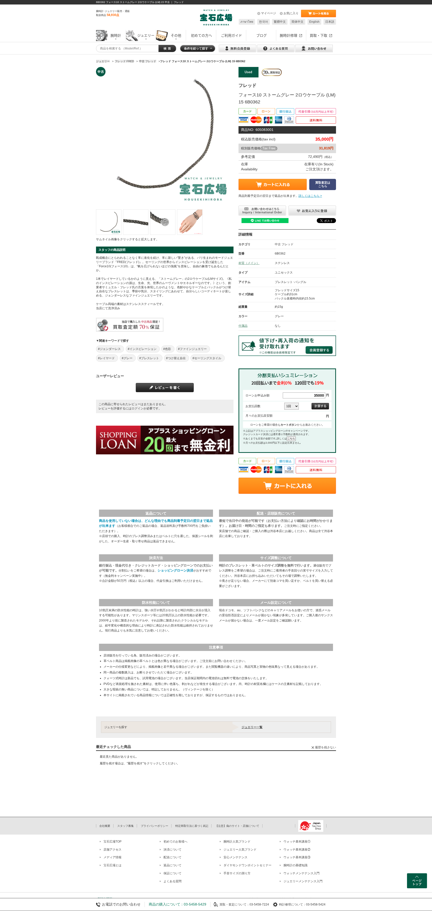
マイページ (268, 13)
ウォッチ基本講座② (297, 849)
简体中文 (298, 21)
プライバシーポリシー (154, 825)
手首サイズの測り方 (237, 873)
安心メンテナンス (236, 857)
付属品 (243, 325)
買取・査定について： (235, 904)
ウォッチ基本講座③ (297, 857)
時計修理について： (292, 904)
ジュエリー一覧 (252, 727)
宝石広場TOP (113, 841)
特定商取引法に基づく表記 (191, 825)
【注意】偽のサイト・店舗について (237, 825)
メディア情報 (113, 857)
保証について (173, 873)
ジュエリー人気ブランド (240, 849)
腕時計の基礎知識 (296, 865)
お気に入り (291, 13)
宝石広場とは (113, 865)
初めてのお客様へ (176, 841)
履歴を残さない (325, 747)
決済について (173, 849)
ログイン (138, 408)
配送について (173, 857)
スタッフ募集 (125, 825)
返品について (173, 865)
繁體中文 (280, 21)
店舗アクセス (113, 849)
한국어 (263, 21)
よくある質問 (173, 881)
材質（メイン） (249, 263)
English (314, 21)
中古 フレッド (284, 244)
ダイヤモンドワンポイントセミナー (248, 865)
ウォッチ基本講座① (297, 841)
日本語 (329, 21)
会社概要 (104, 825)
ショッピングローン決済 (175, 570)
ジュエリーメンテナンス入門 (303, 881)
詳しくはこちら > (310, 196)
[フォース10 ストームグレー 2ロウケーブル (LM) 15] (108, 222)
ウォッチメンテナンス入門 (302, 873)
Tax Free (268, 148)
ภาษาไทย (246, 21)
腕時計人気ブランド (237, 841)
